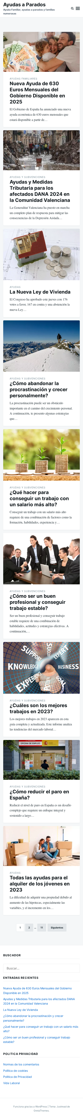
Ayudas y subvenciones (28, 177)
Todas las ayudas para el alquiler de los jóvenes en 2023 (40, 884)
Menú (78, 8)
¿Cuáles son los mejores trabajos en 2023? (38, 708)
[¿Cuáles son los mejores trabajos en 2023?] (41, 668)
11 (41, 927)
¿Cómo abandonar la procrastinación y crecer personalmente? (38, 389)
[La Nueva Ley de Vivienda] (41, 254)
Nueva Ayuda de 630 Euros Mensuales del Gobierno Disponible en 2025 (37, 93)
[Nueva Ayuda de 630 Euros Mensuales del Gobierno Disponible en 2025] (41, 52)
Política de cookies (15, 1070)
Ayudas (15, 287)
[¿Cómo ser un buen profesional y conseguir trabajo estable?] (41, 558)
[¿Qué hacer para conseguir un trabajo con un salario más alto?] (41, 454)
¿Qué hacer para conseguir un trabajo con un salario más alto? (39, 498)
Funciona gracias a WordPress (30, 1106)
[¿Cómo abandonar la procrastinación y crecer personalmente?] (41, 346)
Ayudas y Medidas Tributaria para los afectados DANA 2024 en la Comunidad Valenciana (40, 191)
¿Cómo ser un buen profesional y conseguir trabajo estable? (37, 602)
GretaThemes (41, 1110)
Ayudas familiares (23, 78)
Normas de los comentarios (21, 1064)
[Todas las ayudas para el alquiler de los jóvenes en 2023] (41, 846)
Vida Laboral (11, 1083)
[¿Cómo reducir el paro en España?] (41, 760)
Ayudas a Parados (24, 5)
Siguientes (57, 927)
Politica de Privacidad (17, 1076)
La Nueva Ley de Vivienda (40, 292)
